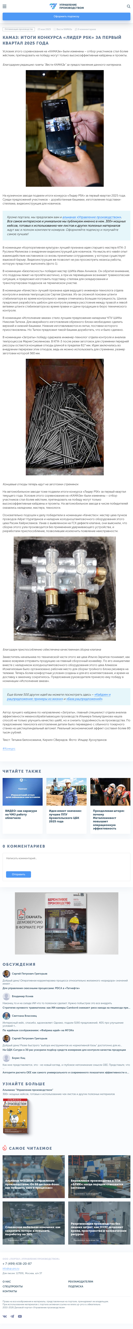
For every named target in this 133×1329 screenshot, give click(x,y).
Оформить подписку (66, 16)
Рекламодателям (80, 1281)
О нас (7, 1281)
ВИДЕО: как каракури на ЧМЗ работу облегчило (21, 814)
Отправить (18, 874)
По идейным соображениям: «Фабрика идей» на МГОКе (38, 1030)
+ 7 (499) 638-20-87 (17, 1264)
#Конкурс (9, 748)
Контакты (10, 1291)
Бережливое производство (20, 1194)
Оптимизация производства (19, 29)
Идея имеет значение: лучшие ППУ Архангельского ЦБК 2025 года (65, 816)
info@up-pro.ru (11, 1268)
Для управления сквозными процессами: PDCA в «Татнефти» (41, 988)
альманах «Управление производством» (91, 217)
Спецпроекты (13, 1286)
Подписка (75, 1286)
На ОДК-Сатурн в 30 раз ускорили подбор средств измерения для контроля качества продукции (64, 1049)
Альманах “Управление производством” (28, 1089)
